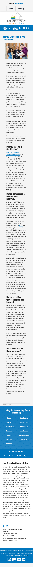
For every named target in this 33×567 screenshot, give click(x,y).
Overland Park (24, 435)
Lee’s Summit (24, 431)
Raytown (9, 443)
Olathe (9, 435)
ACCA (21, 226)
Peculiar (9, 439)
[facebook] (4, 526)
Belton (9, 418)
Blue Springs (24, 418)
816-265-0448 (19, 3)
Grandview (9, 422)
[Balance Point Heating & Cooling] (16, 13)
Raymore (24, 439)
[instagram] (7, 526)
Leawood (9, 431)
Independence (9, 426)
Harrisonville (24, 422)
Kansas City (24, 426)
